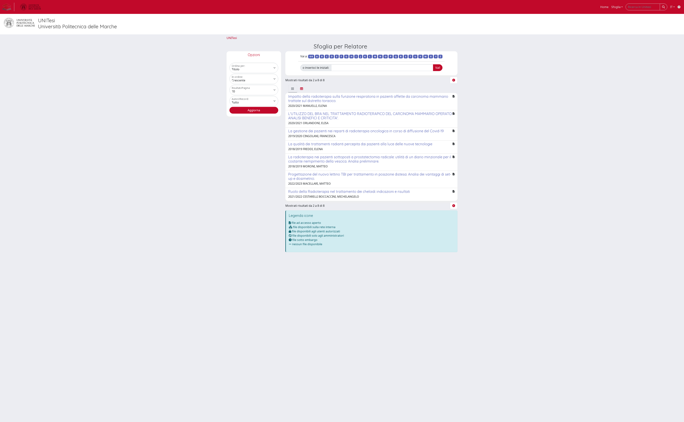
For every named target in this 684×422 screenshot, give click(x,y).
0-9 (311, 56)
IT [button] (671, 7)
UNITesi (232, 38)
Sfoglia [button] (616, 7)
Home (604, 7)
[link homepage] (8, 7)
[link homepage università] (30, 7)
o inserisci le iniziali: (316, 68)
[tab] (292, 88)
